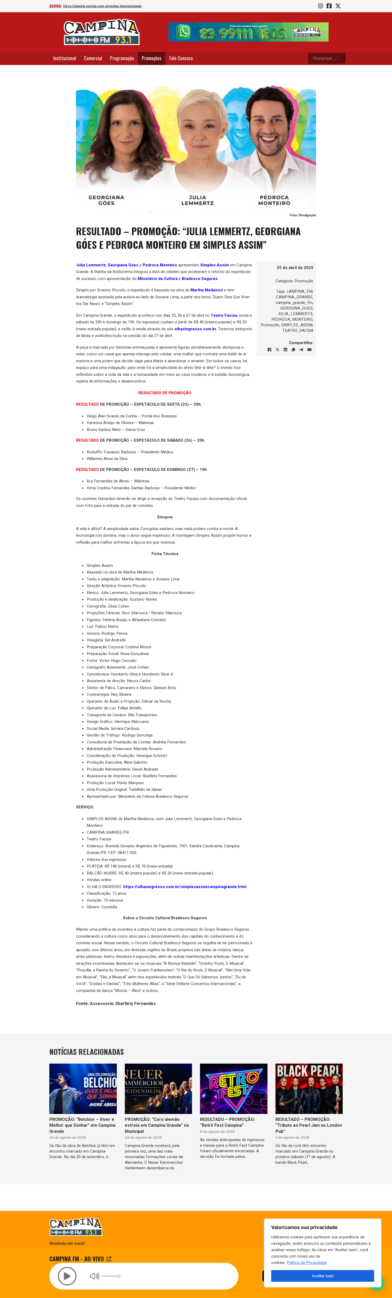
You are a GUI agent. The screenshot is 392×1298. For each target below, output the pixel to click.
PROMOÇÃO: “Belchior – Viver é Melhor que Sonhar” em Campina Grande (82, 1125)
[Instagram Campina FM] (320, 6)
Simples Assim (214, 265)
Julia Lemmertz (91, 265)
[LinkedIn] (285, 350)
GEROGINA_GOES (296, 308)
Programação (122, 58)
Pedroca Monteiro (160, 265)
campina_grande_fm (294, 303)
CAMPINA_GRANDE (294, 297)
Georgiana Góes (123, 265)
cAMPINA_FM (300, 291)
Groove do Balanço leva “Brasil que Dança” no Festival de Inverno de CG (118, 6)
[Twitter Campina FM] (338, 6)
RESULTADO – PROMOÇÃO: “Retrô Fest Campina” (227, 1122)
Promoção (303, 281)
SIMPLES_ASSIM (297, 325)
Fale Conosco (181, 58)
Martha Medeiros (206, 290)
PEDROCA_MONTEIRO (292, 319)
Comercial (93, 58)
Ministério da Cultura (158, 279)
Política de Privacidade (307, 1262)
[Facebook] (269, 350)
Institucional (64, 58)
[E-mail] (309, 350)
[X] (277, 350)
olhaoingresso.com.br (195, 329)
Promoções (151, 58)
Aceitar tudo (323, 1275)
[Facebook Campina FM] (329, 6)
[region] (322, 1253)
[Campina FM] (101, 32)
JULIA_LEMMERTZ (295, 314)
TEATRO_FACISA (297, 330)
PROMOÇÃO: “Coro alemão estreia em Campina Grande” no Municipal (157, 1125)
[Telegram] (301, 350)
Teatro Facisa (224, 315)
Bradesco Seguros (200, 279)
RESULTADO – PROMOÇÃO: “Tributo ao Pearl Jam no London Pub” (308, 1125)
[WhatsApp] (293, 350)
